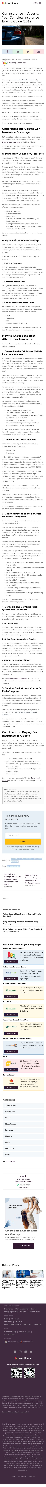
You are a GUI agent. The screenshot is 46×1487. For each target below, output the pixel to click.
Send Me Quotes (23, 1246)
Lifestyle (8, 1136)
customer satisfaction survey (23, 80)
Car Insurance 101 (13, 866)
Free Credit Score (11, 1324)
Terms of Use (24, 1332)
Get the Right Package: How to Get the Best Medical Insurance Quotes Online (12, 879)
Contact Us (27, 1324)
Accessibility (9, 1334)
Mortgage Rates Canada (15, 1312)
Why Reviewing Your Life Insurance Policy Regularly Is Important (20, 923)
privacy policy (34, 846)
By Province (38, 859)
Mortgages (9, 1148)
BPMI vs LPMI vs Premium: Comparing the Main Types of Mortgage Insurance (33, 879)
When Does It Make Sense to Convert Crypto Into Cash (22, 915)
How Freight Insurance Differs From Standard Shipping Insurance (22, 930)
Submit (23, 842)
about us (21, 1470)
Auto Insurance (27, 859)
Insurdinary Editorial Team (17, 63)
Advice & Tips (15, 859)
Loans (7, 1142)
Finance (8, 1118)
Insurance (14, 861)
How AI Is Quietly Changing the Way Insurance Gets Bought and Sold (36, 1284)
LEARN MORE (11, 961)
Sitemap (37, 1324)
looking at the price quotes (17, 678)
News (7, 1154)
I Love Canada (10, 1124)
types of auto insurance (11, 142)
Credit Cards (10, 1112)
